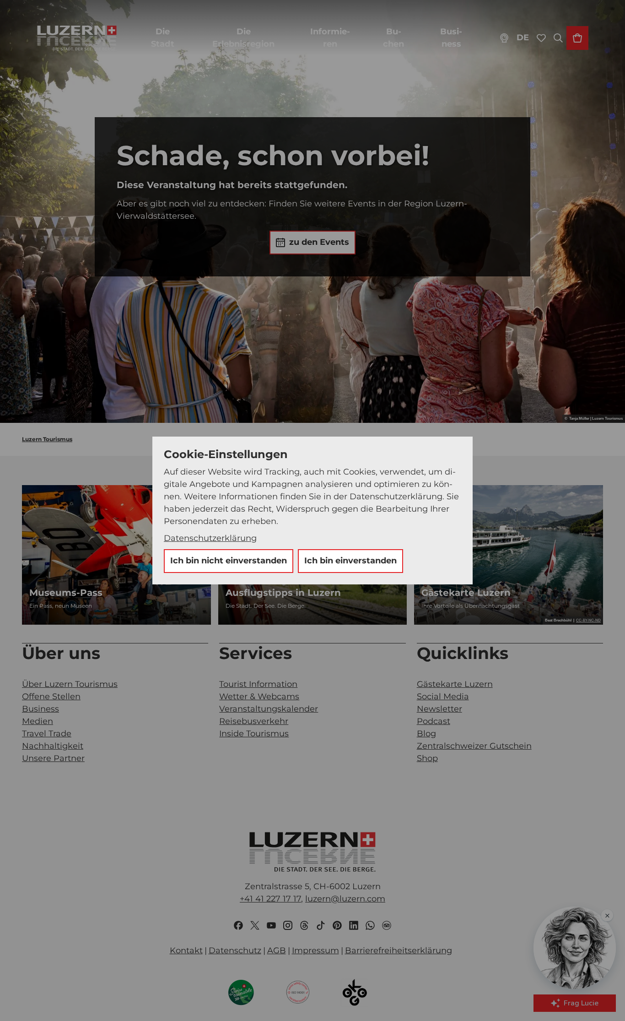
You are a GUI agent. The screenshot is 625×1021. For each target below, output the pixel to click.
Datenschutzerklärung (210, 538)
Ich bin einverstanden (350, 561)
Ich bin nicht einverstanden (228, 561)
